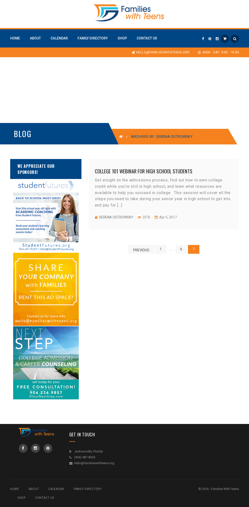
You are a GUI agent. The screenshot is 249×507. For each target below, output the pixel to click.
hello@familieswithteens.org (163, 52)
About (33, 489)
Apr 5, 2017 (168, 217)
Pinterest (48, 448)
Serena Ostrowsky (116, 217)
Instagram (35, 448)
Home (14, 489)
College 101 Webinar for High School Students (143, 171)
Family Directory (88, 489)
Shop (22, 497)
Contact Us (44, 497)
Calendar (56, 489)
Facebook (23, 448)
